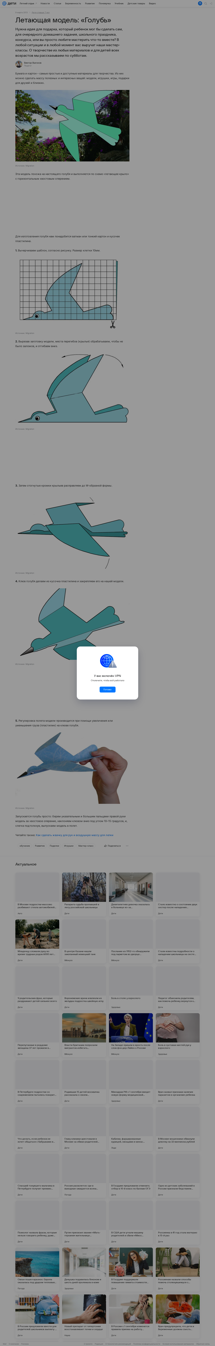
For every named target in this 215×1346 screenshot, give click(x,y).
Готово (107, 689)
